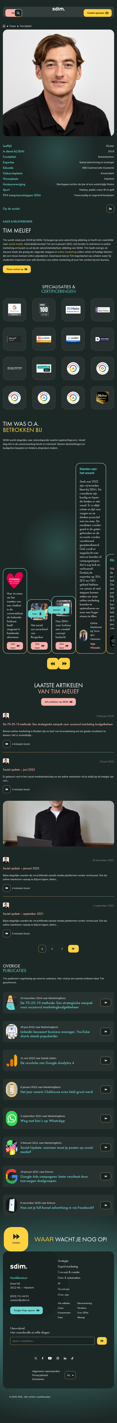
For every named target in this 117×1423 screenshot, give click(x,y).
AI (59, 1283)
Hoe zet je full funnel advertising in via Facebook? (57, 1207)
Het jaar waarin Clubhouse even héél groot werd (56, 1091)
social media (16, 243)
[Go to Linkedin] (65, 1358)
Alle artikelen (64, 1303)
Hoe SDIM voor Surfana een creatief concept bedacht (63, 629)
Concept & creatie (69, 1272)
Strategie (63, 1261)
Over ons (63, 1295)
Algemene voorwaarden (46, 1371)
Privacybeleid (40, 1375)
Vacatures (63, 1289)
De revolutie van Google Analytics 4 (47, 1062)
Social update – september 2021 (23, 914)
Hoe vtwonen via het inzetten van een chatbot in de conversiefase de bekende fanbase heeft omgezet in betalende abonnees (15, 615)
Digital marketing (68, 1266)
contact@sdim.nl (19, 1300)
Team (12, 26)
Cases (61, 1307)
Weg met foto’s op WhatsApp (42, 1120)
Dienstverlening (84, 1303)
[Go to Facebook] (42, 1358)
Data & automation (69, 1278)
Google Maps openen (24, 1310)
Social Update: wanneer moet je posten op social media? (56, 1149)
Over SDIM (82, 1312)
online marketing (67, 251)
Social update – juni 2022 (19, 770)
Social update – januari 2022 (21, 868)
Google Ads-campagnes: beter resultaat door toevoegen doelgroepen (54, 1178)
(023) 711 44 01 (19, 1296)
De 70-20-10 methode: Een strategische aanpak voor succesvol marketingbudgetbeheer (56, 1004)
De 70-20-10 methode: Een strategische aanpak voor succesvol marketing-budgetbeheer (58, 724)
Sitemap (81, 1317)
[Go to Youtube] (50, 1358)
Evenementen (64, 1312)
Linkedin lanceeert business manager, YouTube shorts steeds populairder (55, 1033)
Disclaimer (38, 1379)
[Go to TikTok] (72, 1358)
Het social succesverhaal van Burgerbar (39, 631)
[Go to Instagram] (58, 1358)
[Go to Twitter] (35, 1358)
